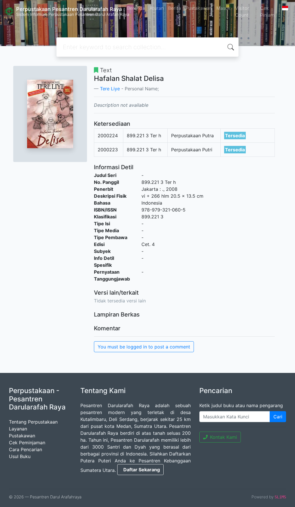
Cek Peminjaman (27, 442)
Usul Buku (20, 456)
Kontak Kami (223, 437)
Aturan (157, 8)
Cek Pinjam (267, 11)
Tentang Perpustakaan (33, 422)
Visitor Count (242, 11)
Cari (277, 417)
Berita (174, 8)
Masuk (223, 8)
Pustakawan (199, 8)
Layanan (18, 429)
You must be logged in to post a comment (144, 347)
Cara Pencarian (25, 449)
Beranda (136, 8)
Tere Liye (110, 89)
